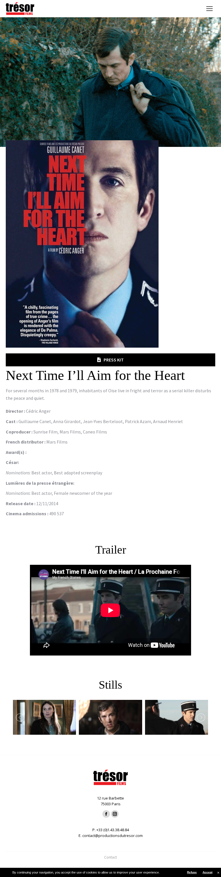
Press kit (114, 360)
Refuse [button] (192, 872)
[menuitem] (110, 857)
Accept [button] (207, 872)
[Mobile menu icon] (209, 8)
